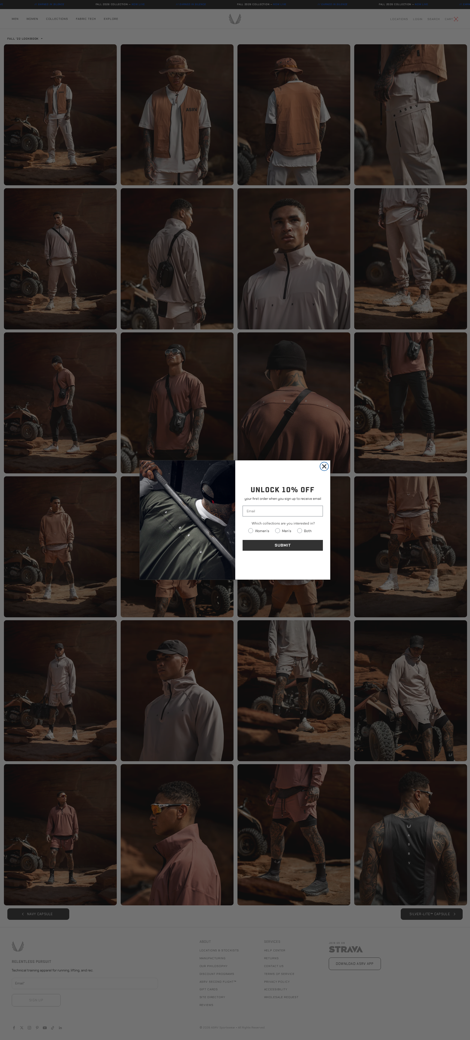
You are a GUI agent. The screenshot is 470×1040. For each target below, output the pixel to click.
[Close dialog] (324, 466)
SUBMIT (283, 545)
